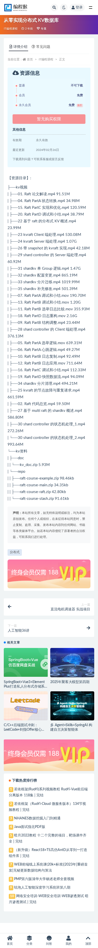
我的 (69, 943)
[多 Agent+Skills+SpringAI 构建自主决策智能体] (72, 706)
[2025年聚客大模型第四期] (72, 662)
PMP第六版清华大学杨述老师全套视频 (44, 879)
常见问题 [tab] (43, 47)
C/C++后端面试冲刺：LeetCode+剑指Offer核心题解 (24, 729)
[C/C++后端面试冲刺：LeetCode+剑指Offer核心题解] (26, 706)
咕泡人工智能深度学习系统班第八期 (42, 887)
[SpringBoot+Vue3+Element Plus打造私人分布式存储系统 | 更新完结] (26, 662)
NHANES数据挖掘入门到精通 (37, 818)
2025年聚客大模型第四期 (69, 682)
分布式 (15, 552)
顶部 (88, 943)
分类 (29, 943)
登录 (79, 7)
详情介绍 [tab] (20, 47)
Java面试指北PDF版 (29, 827)
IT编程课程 (11, 28)
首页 (30, 59)
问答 (49, 943)
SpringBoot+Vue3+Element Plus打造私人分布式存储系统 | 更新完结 (24, 686)
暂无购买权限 (49, 119)
